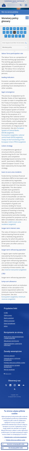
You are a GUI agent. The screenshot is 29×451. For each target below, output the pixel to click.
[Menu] (26, 5)
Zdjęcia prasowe (9, 321)
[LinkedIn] (10, 385)
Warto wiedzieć (9, 318)
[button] (26, 2)
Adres (6, 326)
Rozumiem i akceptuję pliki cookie (15, 444)
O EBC (6, 313)
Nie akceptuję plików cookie (16, 447)
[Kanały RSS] (15, 389)
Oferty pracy (8, 315)
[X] (6, 385)
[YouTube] (19, 385)
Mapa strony (8, 373)
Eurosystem (6, 135)
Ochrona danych (9, 356)
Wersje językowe (9, 369)
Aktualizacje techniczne (11, 341)
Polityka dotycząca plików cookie (14, 363)
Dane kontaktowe (9, 323)
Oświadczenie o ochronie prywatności (15, 437)
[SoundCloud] (23, 385)
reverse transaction (12, 270)
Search (20, 5)
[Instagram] (15, 385)
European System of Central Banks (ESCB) (13, 131)
